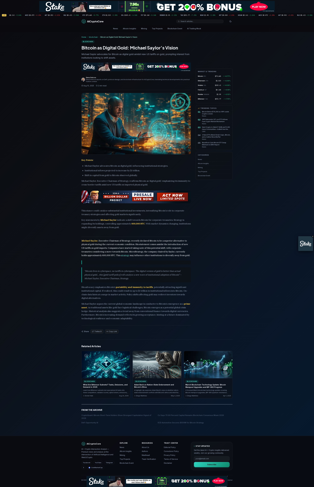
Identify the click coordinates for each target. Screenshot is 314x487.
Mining (144, 28)
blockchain (93, 37)
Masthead (146, 455)
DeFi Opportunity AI (89, 423)
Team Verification (149, 459)
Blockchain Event (175, 28)
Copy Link (113, 331)
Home (83, 37)
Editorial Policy (170, 447)
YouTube (98, 463)
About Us (145, 447)
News (115, 28)
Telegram (109, 463)
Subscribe (211, 464)
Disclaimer (168, 463)
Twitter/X (98, 331)
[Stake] (305, 243)
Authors (145, 451)
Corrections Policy (171, 451)
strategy (125, 255)
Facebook (86, 463)
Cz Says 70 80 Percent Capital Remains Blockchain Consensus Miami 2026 (191, 415)
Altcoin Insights (129, 28)
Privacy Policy (169, 455)
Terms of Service (171, 459)
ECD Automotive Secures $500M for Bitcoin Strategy (181, 423)
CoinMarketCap (97, 467)
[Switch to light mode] (230, 21)
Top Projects (157, 28)
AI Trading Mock (194, 28)
